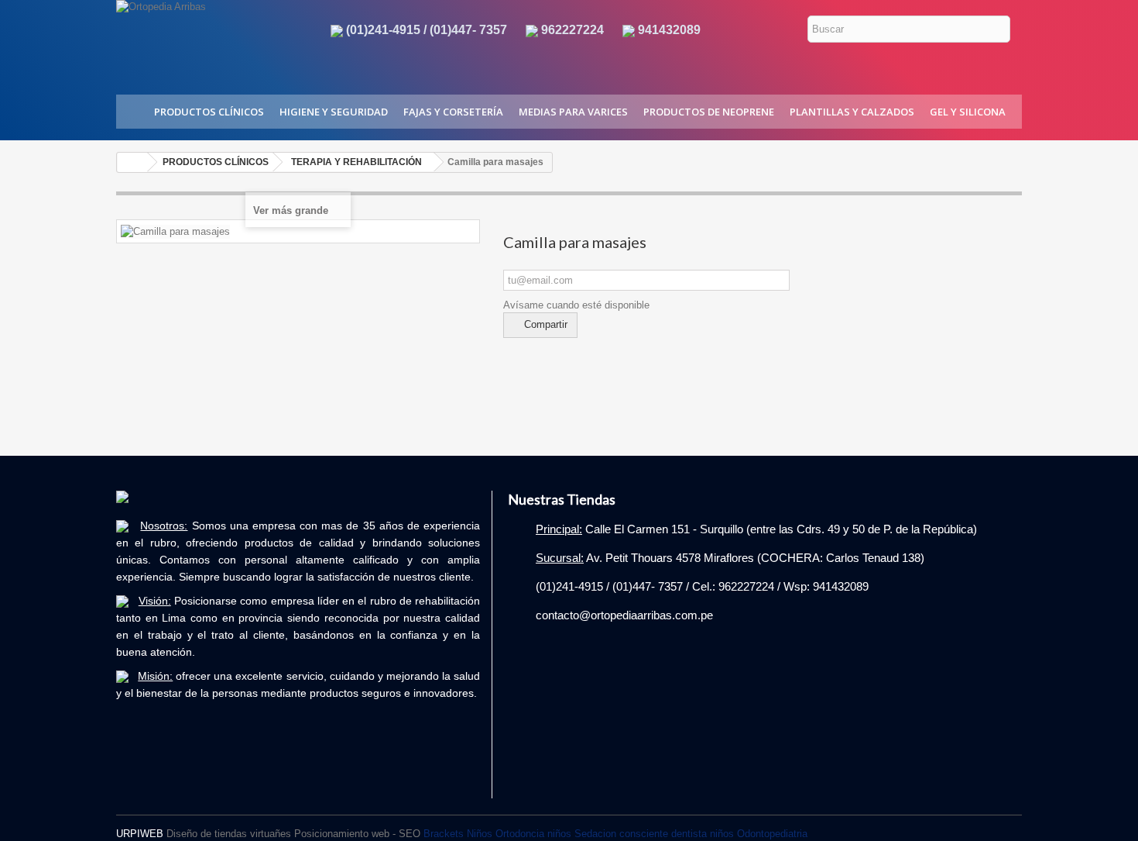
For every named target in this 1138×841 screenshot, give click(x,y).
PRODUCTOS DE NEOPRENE (708, 112)
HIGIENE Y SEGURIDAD (333, 112)
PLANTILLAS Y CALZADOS (852, 112)
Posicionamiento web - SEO (357, 833)
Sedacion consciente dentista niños (654, 833)
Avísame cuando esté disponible (576, 305)
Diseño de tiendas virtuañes (228, 833)
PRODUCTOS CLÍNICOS (209, 112)
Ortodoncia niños (533, 833)
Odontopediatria (772, 833)
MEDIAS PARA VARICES (573, 112)
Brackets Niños (457, 833)
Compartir (544, 324)
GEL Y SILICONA (968, 112)
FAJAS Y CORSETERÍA (453, 112)
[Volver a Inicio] (132, 162)
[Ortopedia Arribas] (209, 37)
